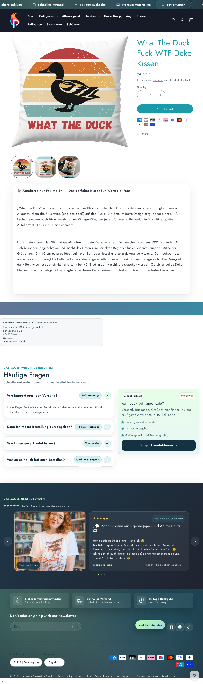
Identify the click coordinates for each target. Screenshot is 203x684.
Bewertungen (176, 5)
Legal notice (168, 676)
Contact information (147, 676)
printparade (26, 676)
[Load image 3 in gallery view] (69, 167)
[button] (48, 16)
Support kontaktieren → (159, 445)
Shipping (158, 80)
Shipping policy (124, 676)
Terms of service (103, 676)
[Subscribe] (76, 626)
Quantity (142, 87)
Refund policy (65, 676)
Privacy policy (83, 676)
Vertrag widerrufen (150, 625)
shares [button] (146, 134)
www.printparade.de (14, 341)
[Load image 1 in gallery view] (22, 167)
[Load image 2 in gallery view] (45, 167)
